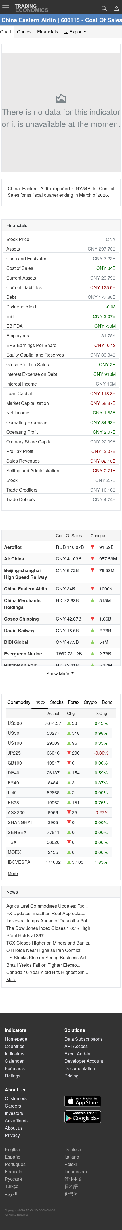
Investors (14, 1113)
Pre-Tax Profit (19, 451)
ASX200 (16, 812)
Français (13, 1171)
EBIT (11, 316)
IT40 (12, 792)
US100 (15, 743)
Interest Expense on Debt (31, 374)
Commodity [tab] (18, 702)
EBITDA (14, 326)
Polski (70, 1164)
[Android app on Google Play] (82, 1116)
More (13, 873)
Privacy (12, 1135)
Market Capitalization (27, 403)
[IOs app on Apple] (82, 1101)
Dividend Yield (21, 306)
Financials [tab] (47, 31)
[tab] (75, 32)
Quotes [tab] (24, 31)
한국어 (71, 1193)
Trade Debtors (20, 499)
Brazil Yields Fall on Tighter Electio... (43, 965)
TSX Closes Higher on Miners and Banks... (49, 942)
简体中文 (73, 1179)
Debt (11, 297)
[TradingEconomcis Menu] (7, 7)
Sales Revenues (23, 461)
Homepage (16, 1039)
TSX (12, 842)
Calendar (14, 1061)
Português (15, 1164)
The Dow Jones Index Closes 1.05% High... (50, 928)
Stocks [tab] (57, 702)
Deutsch (72, 1149)
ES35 (13, 802)
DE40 (13, 772)
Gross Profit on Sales (27, 364)
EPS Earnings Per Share (31, 345)
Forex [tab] (73, 702)
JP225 (14, 753)
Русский (13, 1179)
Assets (13, 248)
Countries (14, 1046)
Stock (12, 480)
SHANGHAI (20, 822)
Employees (17, 335)
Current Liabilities (24, 287)
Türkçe (11, 1186)
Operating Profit (22, 432)
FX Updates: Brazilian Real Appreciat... (45, 913)
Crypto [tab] (90, 702)
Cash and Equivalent (27, 258)
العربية (11, 1193)
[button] (116, 9)
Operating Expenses (26, 422)
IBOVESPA (19, 862)
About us (14, 1128)
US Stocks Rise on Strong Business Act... (48, 957)
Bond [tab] (107, 702)
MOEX (14, 852)
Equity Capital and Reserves (35, 355)
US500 (15, 723)
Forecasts (15, 1068)
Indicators (14, 1053)
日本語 (71, 1186)
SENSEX (17, 832)
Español (13, 1156)
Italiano (71, 1156)
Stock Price (17, 239)
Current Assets (21, 277)
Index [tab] (39, 701)
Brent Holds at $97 (25, 935)
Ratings (12, 1075)
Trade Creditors (21, 489)
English (12, 1149)
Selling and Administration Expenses (36, 470)
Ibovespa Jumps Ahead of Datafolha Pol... (48, 920)
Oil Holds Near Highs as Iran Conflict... (45, 950)
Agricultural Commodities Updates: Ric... (47, 906)
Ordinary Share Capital (29, 441)
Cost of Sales (19, 268)
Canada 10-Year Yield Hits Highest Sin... (47, 972)
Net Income (17, 412)
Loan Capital (19, 393)
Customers (16, 1098)
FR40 (13, 782)
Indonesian (75, 1171)
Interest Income (21, 383)
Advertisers (16, 1120)
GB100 (15, 762)
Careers (13, 1105)
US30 (13, 733)
